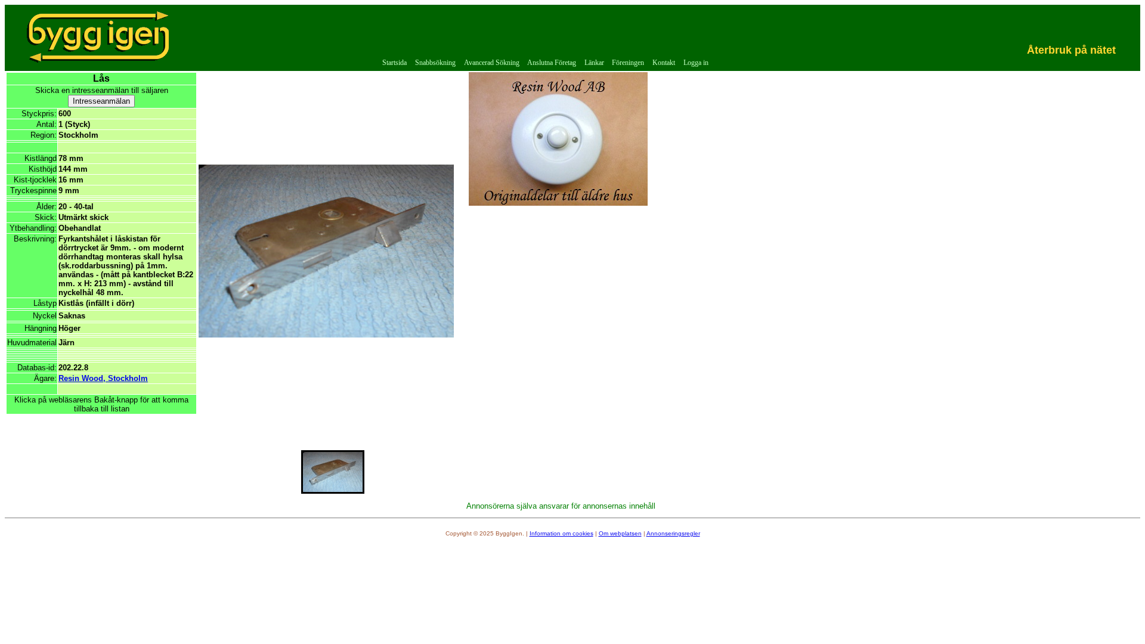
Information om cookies (561, 533)
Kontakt (663, 62)
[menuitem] (395, 63)
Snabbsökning (435, 62)
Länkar (594, 62)
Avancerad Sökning (491, 62)
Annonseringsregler (673, 533)
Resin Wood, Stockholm (103, 378)
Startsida (394, 62)
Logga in (695, 62)
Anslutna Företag (551, 62)
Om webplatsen (620, 533)
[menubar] (546, 63)
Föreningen (628, 62)
